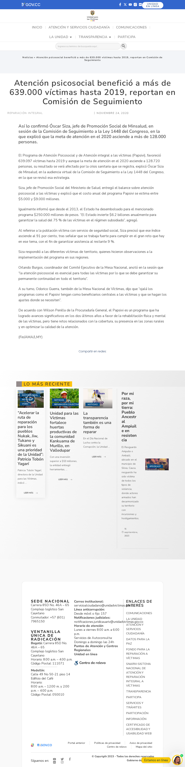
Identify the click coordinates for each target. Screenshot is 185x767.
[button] (31, 5)
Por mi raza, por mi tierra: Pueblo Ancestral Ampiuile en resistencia (129, 417)
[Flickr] (140, 4)
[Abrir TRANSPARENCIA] (110, 37)
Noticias (27, 57)
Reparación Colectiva (66, 404)
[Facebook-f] (120, 4)
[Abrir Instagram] (63, 762)
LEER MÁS (28, 492)
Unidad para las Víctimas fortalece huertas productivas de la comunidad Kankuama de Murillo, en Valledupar (64, 431)
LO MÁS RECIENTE (47, 384)
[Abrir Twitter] (63, 759)
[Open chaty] (177, 760)
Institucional (30, 395)
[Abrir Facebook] (70, 759)
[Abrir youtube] (55, 759)
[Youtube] (130, 4)
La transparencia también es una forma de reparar (97, 422)
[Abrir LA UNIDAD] (70, 37)
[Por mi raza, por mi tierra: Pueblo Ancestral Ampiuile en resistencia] (157, 464)
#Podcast (155, 466)
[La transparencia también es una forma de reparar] (97, 398)
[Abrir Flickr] (55, 762)
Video (25, 404)
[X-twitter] (125, 4)
